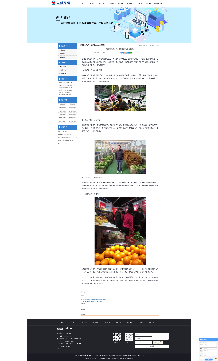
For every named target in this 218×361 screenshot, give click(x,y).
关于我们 (92, 3)
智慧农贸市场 (102, 355)
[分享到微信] (131, 52)
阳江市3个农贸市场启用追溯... (66, 90)
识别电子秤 (72, 104)
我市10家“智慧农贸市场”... (65, 92)
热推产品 (102, 358)
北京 (123, 358)
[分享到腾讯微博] (127, 52)
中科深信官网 (158, 3)
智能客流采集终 (72, 111)
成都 (130, 358)
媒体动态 (62, 57)
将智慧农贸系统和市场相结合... (66, 94)
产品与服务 (111, 3)
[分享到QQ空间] (123, 52)
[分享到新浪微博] (125, 52)
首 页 (147, 45)
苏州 (114, 358)
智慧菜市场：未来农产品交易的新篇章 (93, 301)
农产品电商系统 (72, 114)
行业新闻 (62, 53)
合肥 (121, 358)
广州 (118, 358)
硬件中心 (63, 70)
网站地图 (92, 358)
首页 (83, 3)
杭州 (112, 358)
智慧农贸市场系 (62, 108)
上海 (125, 358)
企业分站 (87, 358)
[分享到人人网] (129, 52)
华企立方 (145, 355)
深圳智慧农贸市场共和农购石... (66, 83)
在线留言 (139, 3)
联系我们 (148, 3)
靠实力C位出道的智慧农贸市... (66, 85)
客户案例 (120, 3)
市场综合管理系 (72, 117)
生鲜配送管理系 (62, 111)
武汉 (132, 358)
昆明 (128, 358)
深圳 (116, 358)
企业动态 (62, 50)
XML (98, 358)
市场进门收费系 (62, 117)
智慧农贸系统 (62, 121)
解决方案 (101, 3)
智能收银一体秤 (72, 121)
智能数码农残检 (72, 108)
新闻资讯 (130, 3)
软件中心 (63, 73)
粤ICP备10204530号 (132, 355)
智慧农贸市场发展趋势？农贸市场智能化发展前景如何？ (98, 299)
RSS (96, 358)
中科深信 (151, 322)
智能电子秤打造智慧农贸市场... (66, 87)
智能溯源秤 (62, 104)
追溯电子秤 (62, 114)
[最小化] (216, 339)
